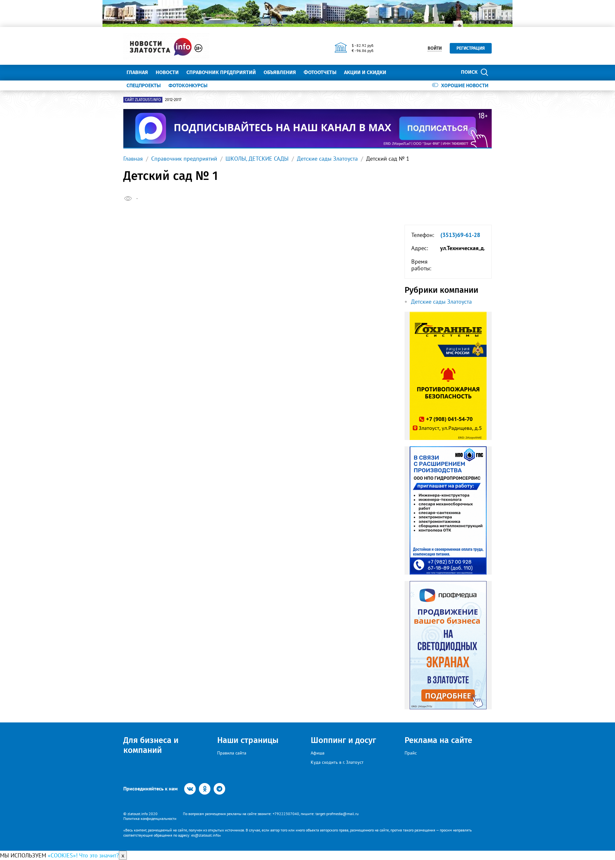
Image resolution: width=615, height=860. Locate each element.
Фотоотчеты (320, 72)
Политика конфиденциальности (149, 818)
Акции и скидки (365, 72)
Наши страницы (247, 740)
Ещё (399, 72)
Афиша (317, 753)
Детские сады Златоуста (327, 158)
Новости (167, 72)
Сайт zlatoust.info (143, 99)
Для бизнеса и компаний (150, 745)
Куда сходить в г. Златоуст (337, 762)
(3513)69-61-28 (460, 235)
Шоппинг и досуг (343, 740)
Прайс (411, 753)
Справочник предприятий (221, 72)
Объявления (280, 72)
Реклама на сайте (438, 740)
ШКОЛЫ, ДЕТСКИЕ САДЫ (257, 158)
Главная (137, 72)
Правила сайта (231, 753)
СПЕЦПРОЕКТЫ (144, 85)
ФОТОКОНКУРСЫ (188, 85)
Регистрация (470, 48)
